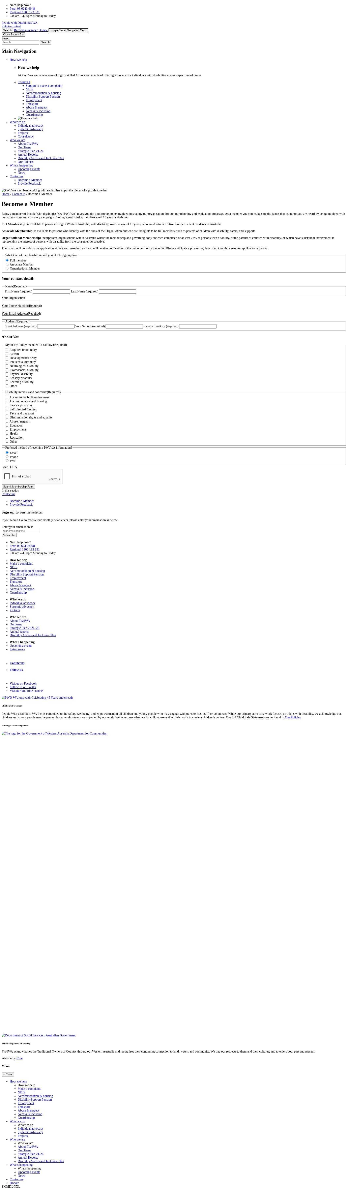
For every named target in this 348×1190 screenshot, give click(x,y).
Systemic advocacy (22, 606)
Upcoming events (21, 645)
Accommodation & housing (27, 570)
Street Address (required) (20, 326)
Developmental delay (23, 357)
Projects (15, 610)
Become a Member (22, 501)
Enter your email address (17, 527)
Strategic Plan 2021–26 (24, 628)
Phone (14, 457)
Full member (18, 260)
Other (13, 386)
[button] (68, 30)
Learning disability (21, 382)
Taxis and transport (22, 413)
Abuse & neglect (20, 585)
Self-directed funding (23, 409)
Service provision (21, 405)
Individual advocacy (22, 603)
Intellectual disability (23, 362)
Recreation (16, 437)
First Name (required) (18, 291)
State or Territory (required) (161, 326)
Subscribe (9, 535)
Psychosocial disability (24, 370)
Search (6, 38)
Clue (20, 1058)
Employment (18, 429)
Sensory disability (21, 378)
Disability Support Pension (27, 574)
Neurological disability (24, 366)
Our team (16, 624)
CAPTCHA (9, 467)
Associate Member (21, 264)
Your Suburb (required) (90, 326)
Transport (16, 581)
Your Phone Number (22, 305)
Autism (14, 353)
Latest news (17, 649)
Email (13, 453)
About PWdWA (20, 620)
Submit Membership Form (18, 486)
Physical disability (21, 374)
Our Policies (293, 717)
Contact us (18, 194)
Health (14, 433)
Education (16, 425)
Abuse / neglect (19, 421)
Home (5, 194)
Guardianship (18, 592)
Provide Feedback (21, 504)
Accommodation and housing (28, 401)
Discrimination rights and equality (31, 417)
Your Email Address (21, 313)
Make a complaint (21, 563)
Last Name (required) (84, 291)
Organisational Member (25, 268)
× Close (7, 1074)
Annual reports (19, 631)
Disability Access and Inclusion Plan (33, 635)
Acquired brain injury (23, 349)
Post (12, 461)
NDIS (13, 567)
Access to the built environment (29, 397)
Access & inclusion (22, 589)
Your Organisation (13, 298)
